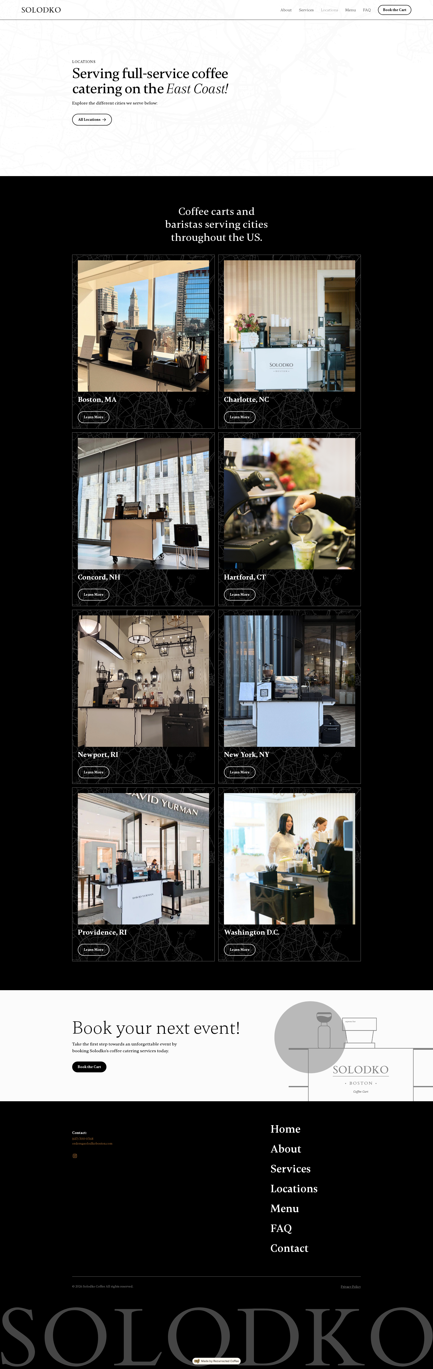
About (286, 9)
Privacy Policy (351, 1287)
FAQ (367, 9)
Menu (350, 9)
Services (306, 9)
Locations (329, 9)
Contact (289, 1248)
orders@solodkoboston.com (92, 1143)
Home (285, 1129)
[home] (41, 10)
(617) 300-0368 (82, 1139)
